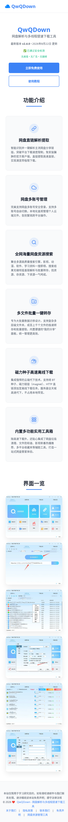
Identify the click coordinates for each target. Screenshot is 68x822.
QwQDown (23, 6)
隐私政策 (28, 810)
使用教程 (34, 81)
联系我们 (45, 810)
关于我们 (11, 810)
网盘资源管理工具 (38, 814)
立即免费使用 (34, 68)
